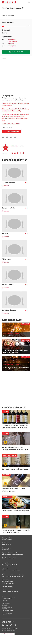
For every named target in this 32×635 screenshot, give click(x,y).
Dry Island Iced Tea (8, 182)
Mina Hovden (5, 549)
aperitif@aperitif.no (7, 581)
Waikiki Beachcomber (9, 310)
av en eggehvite (12, 45)
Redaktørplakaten (18, 554)
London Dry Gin (12, 39)
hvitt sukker (11, 43)
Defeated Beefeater (8, 208)
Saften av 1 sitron (12, 41)
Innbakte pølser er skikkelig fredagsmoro (15, 510)
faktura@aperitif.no (7, 610)
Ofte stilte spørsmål (7, 586)
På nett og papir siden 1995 (9, 565)
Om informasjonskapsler (9, 558)
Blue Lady (5, 233)
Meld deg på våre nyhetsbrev (10, 591)
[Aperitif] (9, 2)
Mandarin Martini (7, 284)
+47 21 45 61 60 (10, 583)
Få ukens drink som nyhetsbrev (11, 124)
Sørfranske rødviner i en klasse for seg (15, 469)
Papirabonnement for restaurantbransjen (13, 575)
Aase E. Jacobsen (7, 539)
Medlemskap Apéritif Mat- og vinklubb (12, 576)
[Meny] (29, 2)
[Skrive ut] (15, 137)
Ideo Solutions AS (11, 630)
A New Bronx (6, 259)
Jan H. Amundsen (6, 544)
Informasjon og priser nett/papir (11, 570)
